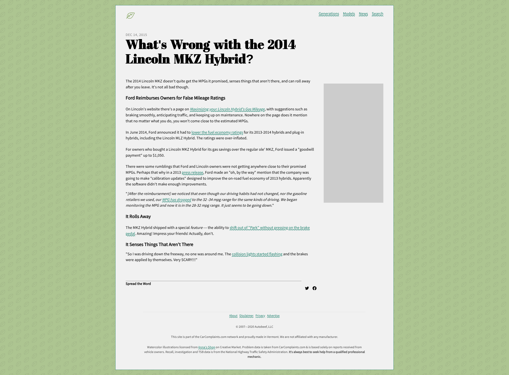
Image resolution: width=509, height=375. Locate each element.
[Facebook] (315, 289)
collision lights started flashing (257, 254)
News (363, 13)
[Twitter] (307, 289)
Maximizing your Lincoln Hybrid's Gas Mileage (227, 109)
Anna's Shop (206, 347)
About (233, 315)
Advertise (273, 315)
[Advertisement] (353, 143)
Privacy (260, 315)
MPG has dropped (176, 199)
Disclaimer (246, 315)
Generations (329, 13)
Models (349, 13)
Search (377, 13)
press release (192, 172)
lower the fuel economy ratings (217, 132)
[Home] (131, 16)
